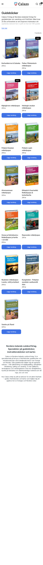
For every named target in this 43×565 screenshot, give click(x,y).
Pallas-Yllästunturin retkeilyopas (29, 64)
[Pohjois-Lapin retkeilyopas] (31, 133)
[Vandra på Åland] (11, 309)
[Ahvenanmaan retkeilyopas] (11, 175)
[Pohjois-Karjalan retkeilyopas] (11, 133)
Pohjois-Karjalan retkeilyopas (8, 149)
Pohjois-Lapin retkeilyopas (27, 149)
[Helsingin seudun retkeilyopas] (31, 90)
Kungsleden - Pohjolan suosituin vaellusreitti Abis (30, 282)
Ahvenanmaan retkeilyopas (7, 191)
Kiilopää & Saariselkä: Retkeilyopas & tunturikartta (30, 192)
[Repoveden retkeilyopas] (31, 220)
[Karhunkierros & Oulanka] (11, 48)
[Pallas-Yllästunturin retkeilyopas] (31, 48)
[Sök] (37, 4)
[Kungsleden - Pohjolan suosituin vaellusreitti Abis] (31, 265)
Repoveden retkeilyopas (31, 235)
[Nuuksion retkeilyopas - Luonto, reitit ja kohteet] (11, 265)
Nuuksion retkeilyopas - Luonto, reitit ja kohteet (10, 281)
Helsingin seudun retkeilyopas (28, 107)
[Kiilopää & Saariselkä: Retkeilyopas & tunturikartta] (31, 175)
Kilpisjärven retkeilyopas (11, 106)
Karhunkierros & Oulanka (11, 63)
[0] (40, 4)
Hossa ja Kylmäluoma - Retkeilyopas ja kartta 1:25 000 (10, 237)
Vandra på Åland (8, 325)
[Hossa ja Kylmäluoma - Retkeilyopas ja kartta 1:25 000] (11, 220)
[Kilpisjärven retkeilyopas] (11, 90)
